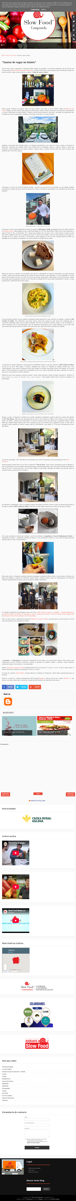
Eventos (14, 55)
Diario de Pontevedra (8, 1098)
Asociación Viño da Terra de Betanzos (14, 616)
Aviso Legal (31, 1170)
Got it (43, 9)
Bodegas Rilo (70, 614)
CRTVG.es (5, 1100)
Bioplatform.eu (6, 1078)
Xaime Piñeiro (20, 673)
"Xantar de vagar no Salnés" (19, 62)
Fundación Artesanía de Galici (15, 667)
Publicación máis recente (5, 794)
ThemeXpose (29, 1199)
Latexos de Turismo (7, 1081)
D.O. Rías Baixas (31, 616)
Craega (4, 1074)
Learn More (35, 9)
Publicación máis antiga (70, 794)
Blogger (41, 1199)
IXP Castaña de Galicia (45, 612)
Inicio (38, 793)
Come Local (9, 55)
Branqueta (42, 678)
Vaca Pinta (5, 1093)
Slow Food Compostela (37, 1197)
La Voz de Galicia (7, 1069)
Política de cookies (33, 1172)
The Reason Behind (7, 1067)
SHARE (10, 687)
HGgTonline (5, 1083)
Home (3, 55)
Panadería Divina (8, 231)
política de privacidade (33, 1142)
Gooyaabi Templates (55, 1199)
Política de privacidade (34, 1168)
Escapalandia (6, 1088)
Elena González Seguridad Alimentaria (22, 70)
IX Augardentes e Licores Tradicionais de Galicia (36, 614)
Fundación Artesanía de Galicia (39, 619)
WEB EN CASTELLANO (38, 800)
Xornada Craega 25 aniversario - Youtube (13, 1071)
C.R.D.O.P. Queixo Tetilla (58, 614)
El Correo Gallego (7, 1095)
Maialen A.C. (68, 678)
